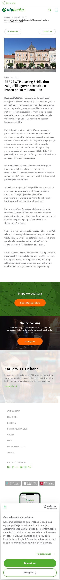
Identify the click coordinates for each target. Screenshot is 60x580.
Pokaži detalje (44, 554)
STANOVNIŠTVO (13, 411)
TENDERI (11, 452)
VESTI (9, 441)
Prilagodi (28, 572)
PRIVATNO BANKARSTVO (17, 429)
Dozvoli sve (30, 563)
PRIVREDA (11, 423)
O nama (7, 17)
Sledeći (46, 31)
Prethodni (14, 31)
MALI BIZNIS (12, 417)
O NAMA (10, 435)
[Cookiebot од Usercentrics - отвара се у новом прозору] (44, 507)
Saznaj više (30, 341)
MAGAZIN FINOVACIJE (16, 446)
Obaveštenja (19, 17)
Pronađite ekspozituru (30, 303)
